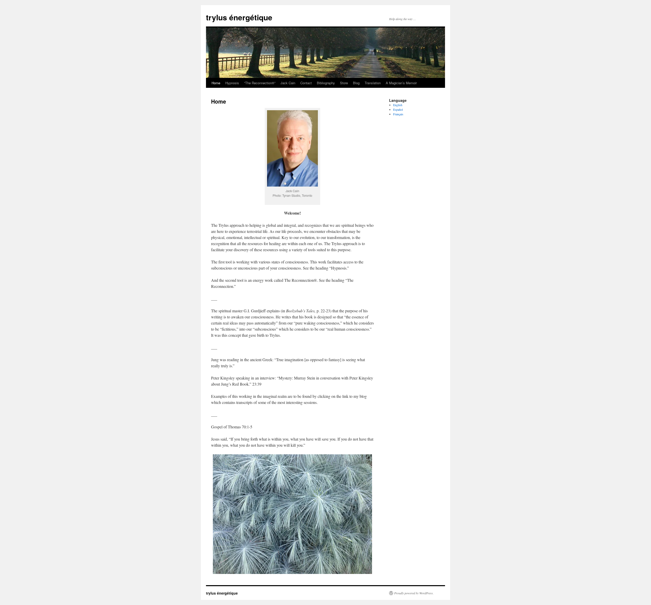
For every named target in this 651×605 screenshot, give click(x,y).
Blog (356, 82)
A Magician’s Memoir (401, 82)
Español (398, 109)
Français (398, 114)
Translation (373, 82)
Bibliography (326, 82)
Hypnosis (232, 82)
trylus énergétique (239, 17)
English (397, 105)
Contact (306, 82)
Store (344, 82)
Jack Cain (287, 82)
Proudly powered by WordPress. (414, 593)
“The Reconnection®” (259, 82)
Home (216, 82)
